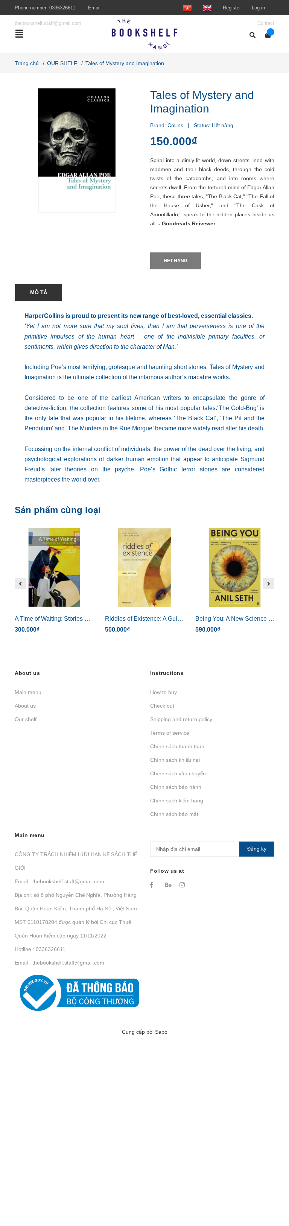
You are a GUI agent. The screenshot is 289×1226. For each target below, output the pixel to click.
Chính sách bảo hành (175, 787)
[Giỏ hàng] (265, 35)
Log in (258, 8)
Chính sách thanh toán (177, 746)
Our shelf (26, 719)
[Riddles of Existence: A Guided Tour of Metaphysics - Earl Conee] (144, 567)
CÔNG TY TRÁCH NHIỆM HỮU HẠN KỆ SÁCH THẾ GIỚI (76, 861)
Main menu (28, 692)
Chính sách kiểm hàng (176, 801)
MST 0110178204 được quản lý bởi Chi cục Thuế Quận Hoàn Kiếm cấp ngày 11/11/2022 (73, 929)
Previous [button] (20, 583)
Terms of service (169, 733)
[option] (54, 584)
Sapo (161, 1032)
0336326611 (62, 8)
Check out (162, 706)
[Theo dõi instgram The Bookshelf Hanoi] (183, 885)
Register (232, 8)
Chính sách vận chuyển (178, 773)
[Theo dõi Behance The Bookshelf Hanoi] (168, 885)
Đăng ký (256, 849)
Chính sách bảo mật (174, 814)
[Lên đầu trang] (268, 1189)
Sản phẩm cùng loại (58, 510)
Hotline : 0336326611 (40, 949)
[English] (207, 8)
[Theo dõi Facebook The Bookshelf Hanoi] (154, 885)
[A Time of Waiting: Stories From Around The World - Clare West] (54, 567)
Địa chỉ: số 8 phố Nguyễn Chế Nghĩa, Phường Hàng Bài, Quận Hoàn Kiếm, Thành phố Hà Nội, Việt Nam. (76, 902)
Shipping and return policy (181, 719)
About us (25, 706)
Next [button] (268, 583)
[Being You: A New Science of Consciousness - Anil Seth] (234, 567)
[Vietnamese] (187, 8)
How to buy (163, 692)
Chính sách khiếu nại (175, 760)
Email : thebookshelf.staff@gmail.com (59, 881)
